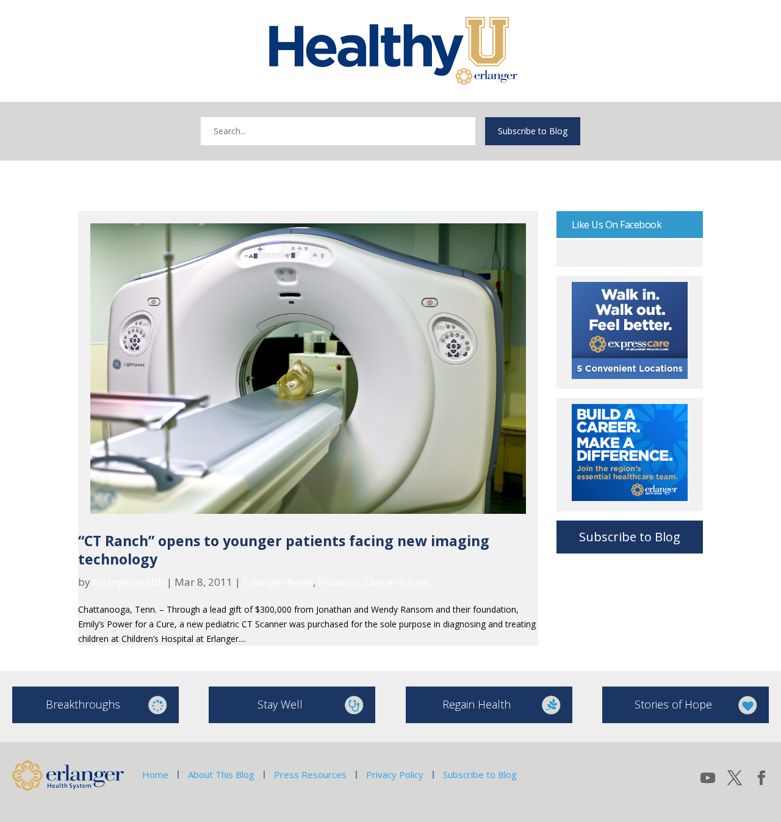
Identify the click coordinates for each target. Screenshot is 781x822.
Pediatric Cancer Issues (373, 582)
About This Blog (221, 774)
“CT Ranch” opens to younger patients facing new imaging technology (283, 550)
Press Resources (310, 774)
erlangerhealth (128, 582)
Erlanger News (278, 582)
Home (155, 774)
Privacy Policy (394, 774)
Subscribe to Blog (532, 131)
